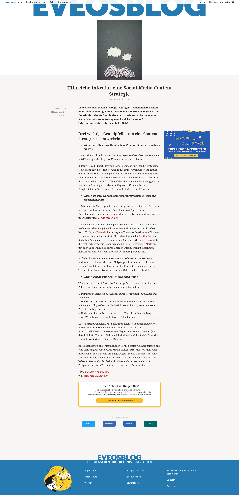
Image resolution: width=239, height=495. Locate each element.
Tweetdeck (102, 232)
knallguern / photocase (97, 371)
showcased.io (132, 482)
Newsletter (225, 2)
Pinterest (171, 486)
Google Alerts (144, 244)
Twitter (88, 424)
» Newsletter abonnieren (119, 400)
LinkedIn (130, 424)
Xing (151, 424)
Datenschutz (90, 476)
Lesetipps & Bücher (135, 470)
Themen (20, 2)
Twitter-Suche (147, 236)
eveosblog (10, 2)
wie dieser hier (109, 217)
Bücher (52, 2)
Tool (143, 189)
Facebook (109, 424)
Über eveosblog (133, 476)
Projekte (43, 2)
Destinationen (64, 2)
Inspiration (31, 2)
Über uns (213, 2)
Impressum (90, 470)
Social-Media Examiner (95, 375)
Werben (203, 2)
